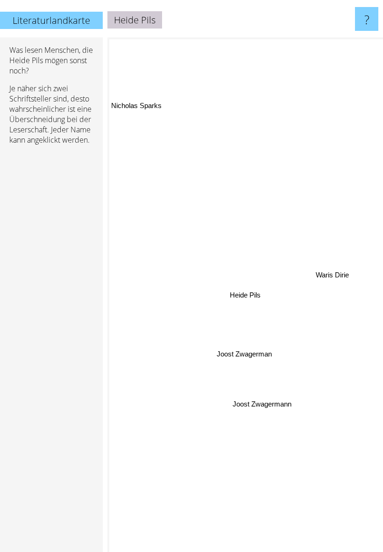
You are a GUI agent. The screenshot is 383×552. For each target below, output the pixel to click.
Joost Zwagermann (261, 404)
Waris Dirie (332, 277)
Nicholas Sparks (136, 105)
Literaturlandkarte (51, 20)
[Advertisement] (51, 295)
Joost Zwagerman (244, 353)
